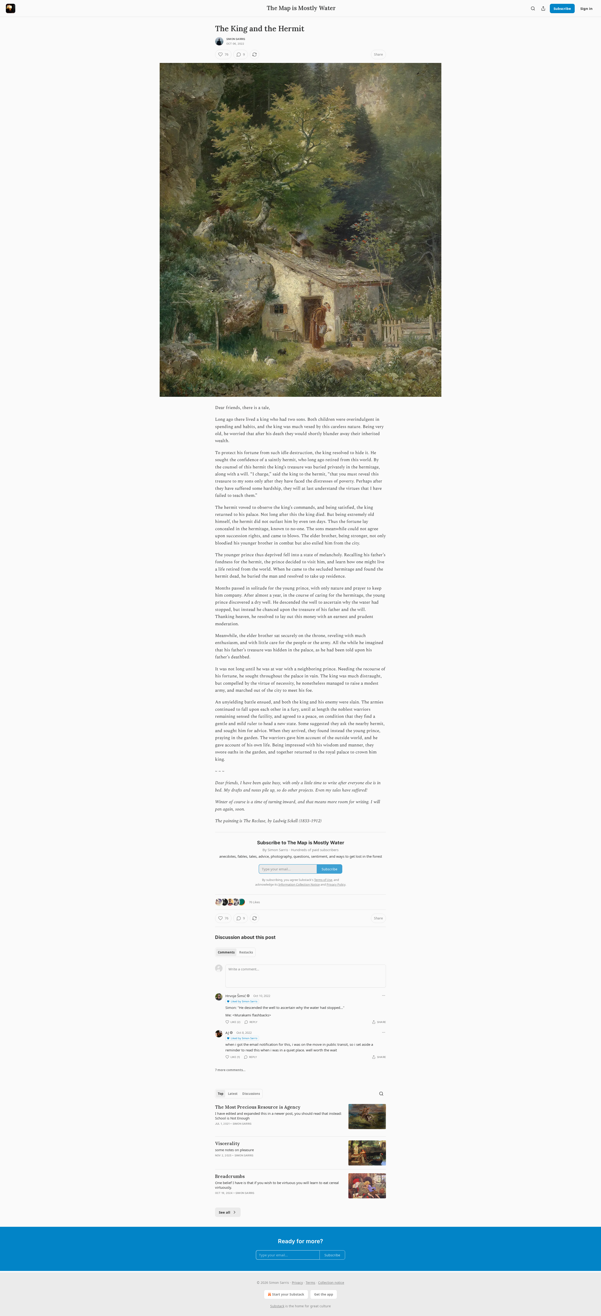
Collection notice (331, 1282)
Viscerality (227, 1143)
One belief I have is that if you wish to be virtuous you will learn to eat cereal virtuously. (277, 1185)
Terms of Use (323, 880)
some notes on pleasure (234, 1149)
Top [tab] (220, 1094)
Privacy (297, 1282)
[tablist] (235, 952)
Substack (277, 1306)
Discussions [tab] (251, 1094)
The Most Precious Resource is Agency (257, 1107)
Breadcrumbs (230, 1176)
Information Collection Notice (299, 884)
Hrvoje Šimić (235, 995)
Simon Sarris (235, 39)
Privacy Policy (336, 884)
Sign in (586, 8)
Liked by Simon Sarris (244, 1001)
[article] (300, 1118)
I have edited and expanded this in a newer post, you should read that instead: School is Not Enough (278, 1115)
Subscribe (562, 8)
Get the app (323, 1294)
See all (224, 1212)
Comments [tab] (226, 952)
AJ (227, 1032)
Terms (310, 1282)
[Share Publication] (543, 8)
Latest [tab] (233, 1094)
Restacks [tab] (246, 952)
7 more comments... (230, 1070)
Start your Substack (288, 1294)
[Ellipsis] (383, 995)
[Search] (533, 8)
